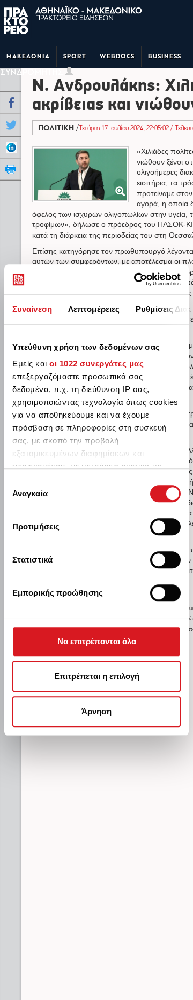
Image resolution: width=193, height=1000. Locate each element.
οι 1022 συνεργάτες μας (96, 363)
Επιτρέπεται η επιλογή (96, 676)
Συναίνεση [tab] (32, 309)
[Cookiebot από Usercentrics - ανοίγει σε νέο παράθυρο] (136, 279)
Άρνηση (96, 711)
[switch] (165, 526)
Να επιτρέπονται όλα (96, 641)
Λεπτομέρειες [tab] (94, 309)
